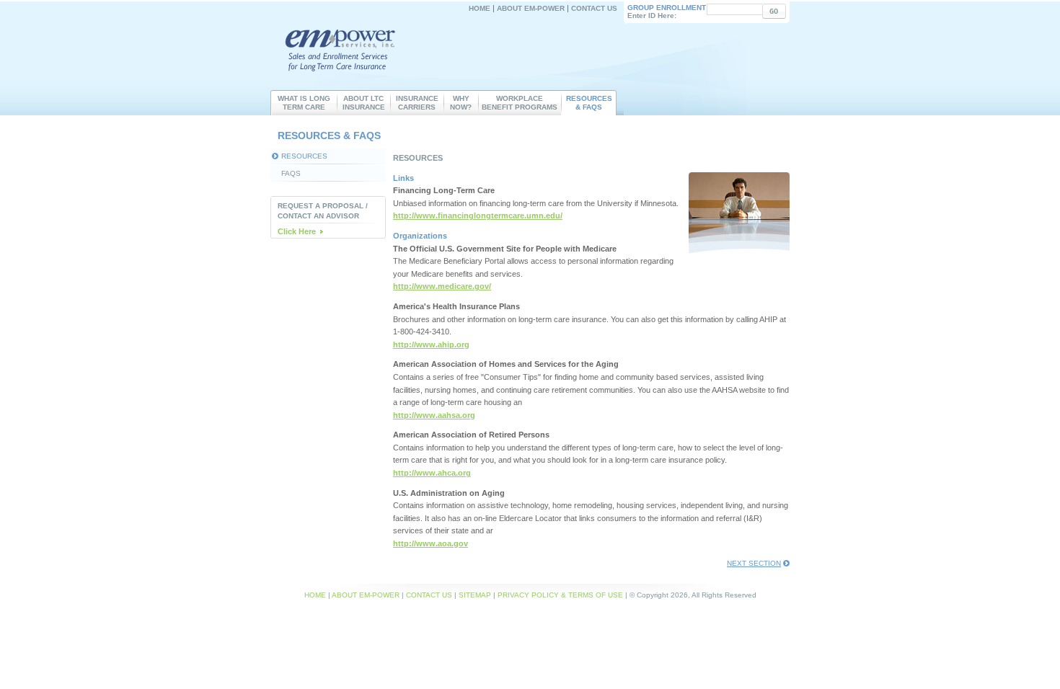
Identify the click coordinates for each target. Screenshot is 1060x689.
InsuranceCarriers (417, 102)
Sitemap (475, 595)
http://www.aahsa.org (434, 415)
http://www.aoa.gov (430, 543)
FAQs (291, 173)
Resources (304, 156)
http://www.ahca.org (432, 472)
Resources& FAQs (589, 102)
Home (479, 8)
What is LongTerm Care (304, 102)
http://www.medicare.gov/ (442, 286)
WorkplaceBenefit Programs (519, 102)
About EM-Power (531, 8)
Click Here (297, 231)
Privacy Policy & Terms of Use (560, 595)
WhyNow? (461, 102)
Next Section (754, 563)
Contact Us (594, 8)
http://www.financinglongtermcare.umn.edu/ (477, 215)
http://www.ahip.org (431, 344)
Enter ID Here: (666, 11)
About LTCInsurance (364, 102)
